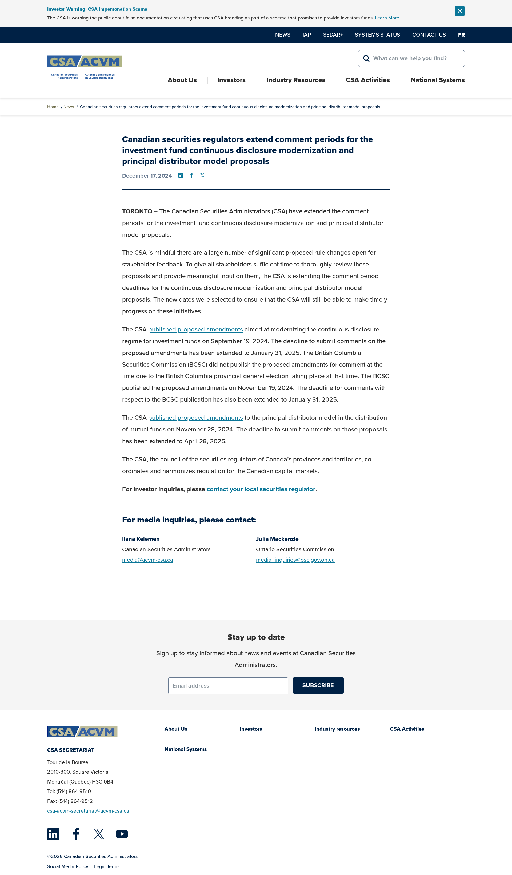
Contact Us (429, 35)
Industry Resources (295, 80)
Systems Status (377, 35)
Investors (231, 80)
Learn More (387, 17)
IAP (307, 35)
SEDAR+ (333, 35)
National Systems (438, 80)
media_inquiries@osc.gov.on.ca (295, 560)
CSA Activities (368, 80)
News (282, 35)
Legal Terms (106, 866)
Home (53, 107)
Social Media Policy (67, 866)
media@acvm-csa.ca (147, 560)
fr (461, 35)
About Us (182, 80)
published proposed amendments (195, 329)
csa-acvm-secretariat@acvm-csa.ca (88, 811)
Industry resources (337, 729)
